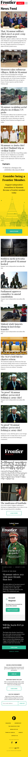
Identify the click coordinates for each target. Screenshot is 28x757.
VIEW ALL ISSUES (14, 651)
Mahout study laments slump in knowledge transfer (12, 327)
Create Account (12, 610)
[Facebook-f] (12, 743)
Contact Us (14, 735)
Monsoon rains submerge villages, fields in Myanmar (14, 71)
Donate (20, 3)
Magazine (8, 723)
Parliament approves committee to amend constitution (11, 294)
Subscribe (14, 688)
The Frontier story (14, 726)
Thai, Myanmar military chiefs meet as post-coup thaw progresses (13, 34)
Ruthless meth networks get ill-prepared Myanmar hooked (13, 261)
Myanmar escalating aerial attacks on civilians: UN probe (14, 110)
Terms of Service (10, 732)
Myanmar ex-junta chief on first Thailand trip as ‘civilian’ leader (12, 148)
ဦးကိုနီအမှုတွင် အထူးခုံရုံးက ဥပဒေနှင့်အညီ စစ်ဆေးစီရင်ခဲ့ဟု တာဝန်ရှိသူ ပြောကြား (14, 465)
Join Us (14, 674)
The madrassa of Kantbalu (13, 503)
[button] (15, 747)
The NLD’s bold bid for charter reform (12, 358)
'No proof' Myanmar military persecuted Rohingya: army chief (11, 395)
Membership (18, 723)
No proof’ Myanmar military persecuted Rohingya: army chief (11, 427)
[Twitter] (16, 743)
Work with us (14, 729)
